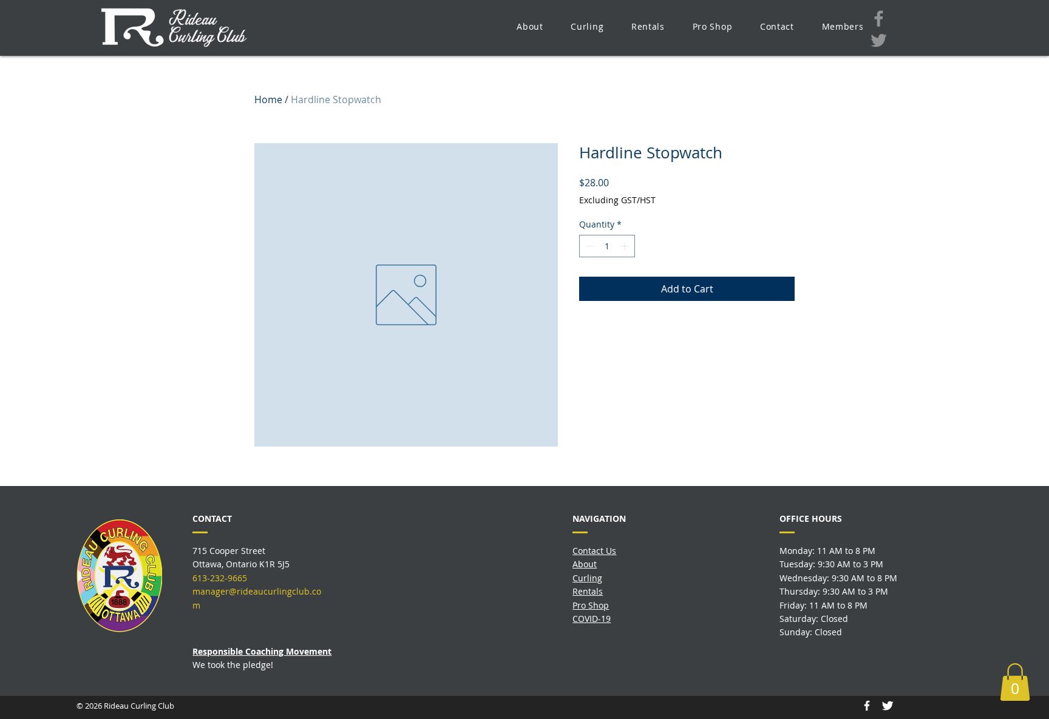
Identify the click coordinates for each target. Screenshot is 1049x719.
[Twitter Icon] (887, 705)
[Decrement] (588, 246)
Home (268, 99)
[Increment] (625, 246)
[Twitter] (878, 40)
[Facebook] (878, 18)
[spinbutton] (607, 246)
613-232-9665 (219, 578)
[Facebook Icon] (867, 705)
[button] (529, 26)
